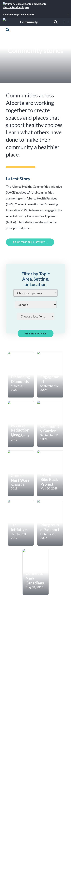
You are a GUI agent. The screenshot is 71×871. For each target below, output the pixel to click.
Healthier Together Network (19, 14)
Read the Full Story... (30, 242)
